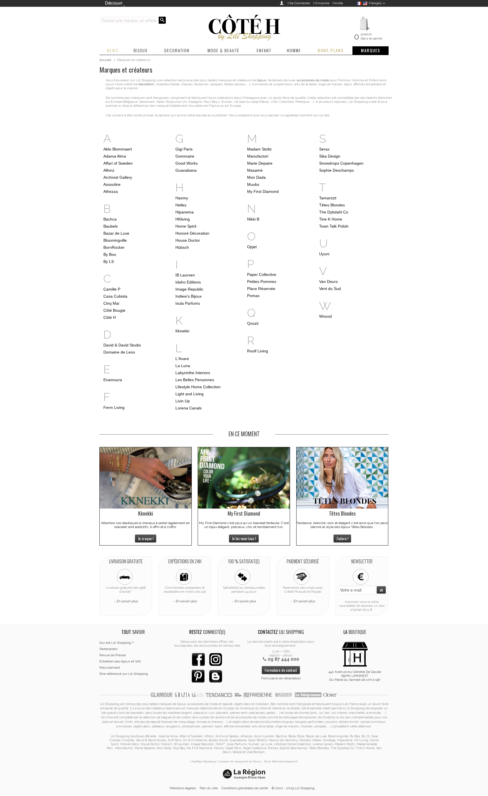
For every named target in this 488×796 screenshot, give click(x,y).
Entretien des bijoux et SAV (120, 661)
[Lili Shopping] (244, 26)
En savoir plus (127, 601)
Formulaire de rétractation (281, 678)
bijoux (261, 80)
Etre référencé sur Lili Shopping (123, 674)
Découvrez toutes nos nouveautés (139, 3)
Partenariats (108, 649)
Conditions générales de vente (244, 788)
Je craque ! (145, 538)
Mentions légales (183, 788)
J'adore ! (342, 538)
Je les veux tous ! (244, 538)
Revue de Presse (112, 655)
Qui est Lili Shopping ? (116, 643)
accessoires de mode (313, 80)
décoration (146, 84)
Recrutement (109, 667)
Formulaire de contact (281, 670)
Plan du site (209, 788)
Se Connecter (299, 3)
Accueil (105, 60)
